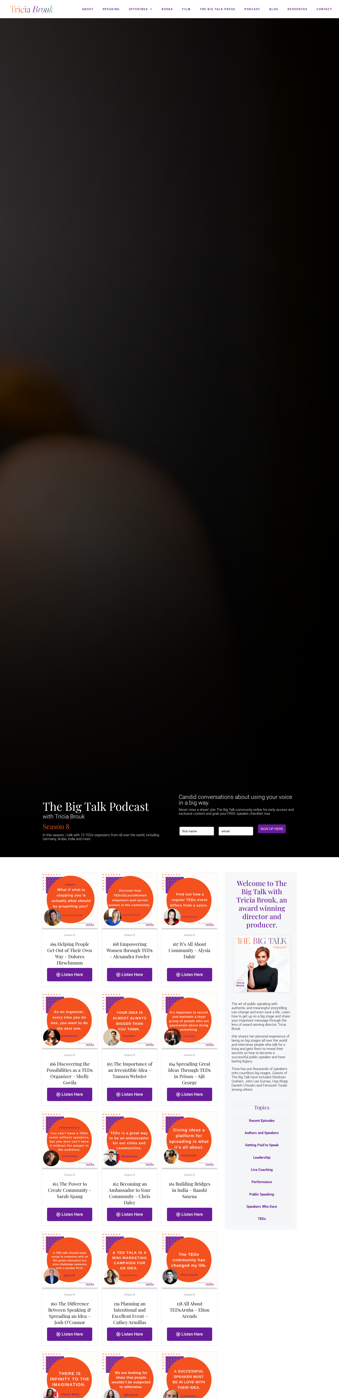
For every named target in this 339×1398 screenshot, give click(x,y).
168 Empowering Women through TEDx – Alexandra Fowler (130, 950)
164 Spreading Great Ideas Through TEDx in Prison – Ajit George (189, 1073)
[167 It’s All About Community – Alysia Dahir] (189, 900)
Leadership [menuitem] (261, 1157)
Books (167, 9)
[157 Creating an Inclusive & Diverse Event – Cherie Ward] (70, 1379)
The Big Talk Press (217, 9)
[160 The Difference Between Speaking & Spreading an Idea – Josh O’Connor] (70, 1259)
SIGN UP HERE (271, 829)
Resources (297, 9)
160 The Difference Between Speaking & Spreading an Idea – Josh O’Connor (69, 1312)
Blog (273, 9)
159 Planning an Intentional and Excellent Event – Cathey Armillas (130, 1312)
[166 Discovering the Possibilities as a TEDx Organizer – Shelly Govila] (70, 1020)
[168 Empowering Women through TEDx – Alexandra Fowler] (130, 900)
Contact (324, 9)
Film (186, 9)
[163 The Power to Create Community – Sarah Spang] (70, 1140)
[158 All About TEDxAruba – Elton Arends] (189, 1259)
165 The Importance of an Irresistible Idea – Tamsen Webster (129, 1070)
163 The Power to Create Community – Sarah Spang (69, 1190)
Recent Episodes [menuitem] (262, 1121)
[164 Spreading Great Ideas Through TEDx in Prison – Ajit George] (189, 1020)
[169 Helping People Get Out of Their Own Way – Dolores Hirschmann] (70, 900)
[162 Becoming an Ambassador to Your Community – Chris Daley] (130, 1140)
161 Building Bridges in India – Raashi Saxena (189, 1190)
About (87, 9)
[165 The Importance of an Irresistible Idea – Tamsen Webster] (130, 1020)
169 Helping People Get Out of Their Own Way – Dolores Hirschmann (69, 953)
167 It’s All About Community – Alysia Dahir (189, 950)
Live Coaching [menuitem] (262, 1170)
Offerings (138, 9)
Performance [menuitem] (262, 1182)
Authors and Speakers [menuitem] (262, 1133)
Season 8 (69, 935)
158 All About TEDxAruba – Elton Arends (189, 1309)
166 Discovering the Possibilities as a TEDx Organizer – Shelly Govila (70, 1073)
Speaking (111, 9)
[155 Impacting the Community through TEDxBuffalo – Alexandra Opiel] (189, 1379)
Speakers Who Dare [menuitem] (262, 1207)
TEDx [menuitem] (262, 1219)
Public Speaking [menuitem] (261, 1194)
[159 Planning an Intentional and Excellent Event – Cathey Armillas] (130, 1259)
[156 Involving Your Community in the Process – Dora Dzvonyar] (130, 1379)
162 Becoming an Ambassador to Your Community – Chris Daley (130, 1193)
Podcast (252, 9)
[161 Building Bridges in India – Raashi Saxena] (189, 1140)
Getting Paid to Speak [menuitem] (262, 1145)
